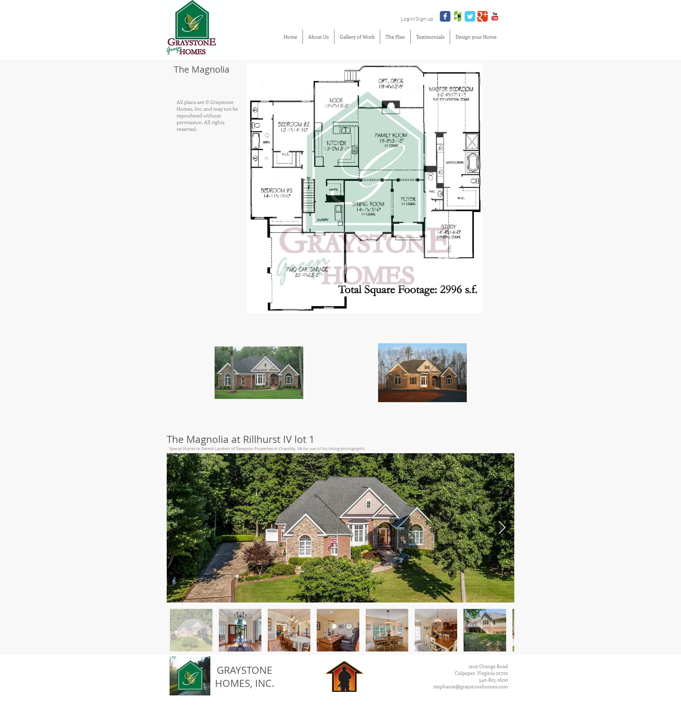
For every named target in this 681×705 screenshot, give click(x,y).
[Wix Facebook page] (445, 16)
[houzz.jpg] (457, 16)
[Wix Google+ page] (482, 16)
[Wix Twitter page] (470, 16)
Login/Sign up (417, 19)
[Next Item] (502, 528)
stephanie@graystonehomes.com (470, 686)
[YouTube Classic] (494, 16)
